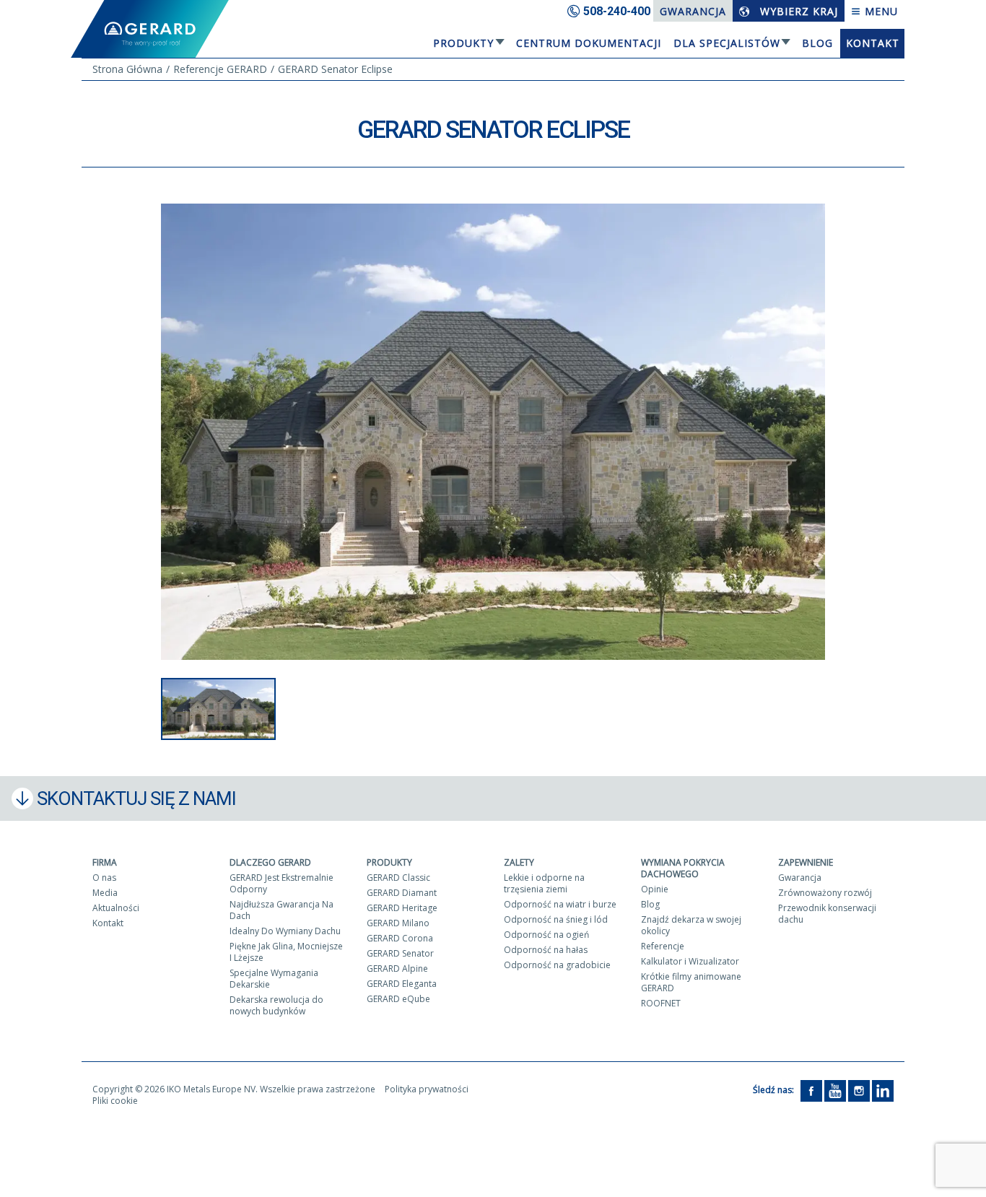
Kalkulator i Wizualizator (690, 961)
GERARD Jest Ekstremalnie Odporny (281, 883)
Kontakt (872, 43)
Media (105, 893)
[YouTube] (835, 1090)
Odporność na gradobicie (557, 965)
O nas (104, 877)
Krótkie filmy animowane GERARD (691, 982)
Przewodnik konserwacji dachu (827, 914)
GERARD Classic (398, 877)
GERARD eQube (398, 999)
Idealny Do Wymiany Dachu (285, 931)
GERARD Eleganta (402, 984)
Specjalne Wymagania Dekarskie (274, 979)
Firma (104, 862)
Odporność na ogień (546, 934)
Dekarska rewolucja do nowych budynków (276, 1005)
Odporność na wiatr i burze (560, 904)
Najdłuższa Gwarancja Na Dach (281, 910)
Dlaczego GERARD (270, 862)
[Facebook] (811, 1090)
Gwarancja (693, 11)
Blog (817, 43)
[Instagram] (859, 1090)
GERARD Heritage (402, 908)
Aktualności (115, 908)
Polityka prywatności (426, 1089)
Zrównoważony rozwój (825, 893)
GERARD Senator (400, 953)
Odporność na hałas (546, 950)
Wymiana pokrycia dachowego (683, 868)
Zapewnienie (805, 862)
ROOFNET (661, 1003)
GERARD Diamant (402, 893)
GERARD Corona (400, 938)
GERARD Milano (398, 923)
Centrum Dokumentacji (588, 43)
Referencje (662, 946)
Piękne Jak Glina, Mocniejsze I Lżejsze (286, 952)
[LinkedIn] (883, 1090)
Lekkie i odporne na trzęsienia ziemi (544, 883)
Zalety (519, 862)
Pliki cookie (115, 1100)
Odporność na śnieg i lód (556, 919)
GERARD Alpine (397, 968)
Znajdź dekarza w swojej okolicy (691, 925)
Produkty (463, 43)
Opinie (654, 889)
